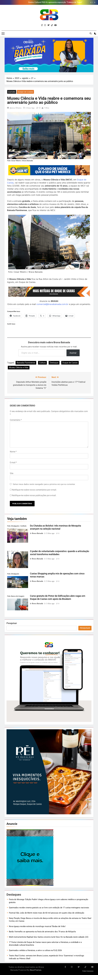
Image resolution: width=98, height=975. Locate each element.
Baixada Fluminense (26, 362)
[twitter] (48, 25)
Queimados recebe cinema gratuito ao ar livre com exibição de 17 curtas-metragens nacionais (49, 907)
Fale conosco (87, 971)
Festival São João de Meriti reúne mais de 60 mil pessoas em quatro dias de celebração (46, 913)
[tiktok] (52, 25)
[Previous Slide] (91, 2)
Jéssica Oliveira (15, 108)
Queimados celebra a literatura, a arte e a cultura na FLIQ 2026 (35, 950)
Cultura (11, 92)
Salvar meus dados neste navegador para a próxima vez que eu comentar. (44, 484)
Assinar (73, 353)
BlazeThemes (35, 970)
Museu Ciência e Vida (18, 367)
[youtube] (55, 25)
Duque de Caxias (25, 92)
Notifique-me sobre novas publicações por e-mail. (34, 495)
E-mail (13, 462)
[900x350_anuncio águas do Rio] (49, 55)
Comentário (16, 420)
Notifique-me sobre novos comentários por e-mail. (34, 490)
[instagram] (45, 25)
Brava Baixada (37, 533)
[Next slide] (94, 2)
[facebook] (42, 25)
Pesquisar (12, 623)
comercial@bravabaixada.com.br (52, 304)
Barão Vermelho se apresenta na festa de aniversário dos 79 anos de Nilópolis (42, 931)
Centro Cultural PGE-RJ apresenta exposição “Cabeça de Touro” (55, 2)
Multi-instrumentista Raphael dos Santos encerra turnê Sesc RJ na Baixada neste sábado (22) (48, 937)
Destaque (54, 362)
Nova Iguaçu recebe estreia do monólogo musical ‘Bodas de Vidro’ (37, 926)
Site (11, 473)
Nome (13, 451)
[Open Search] (91, 33)
